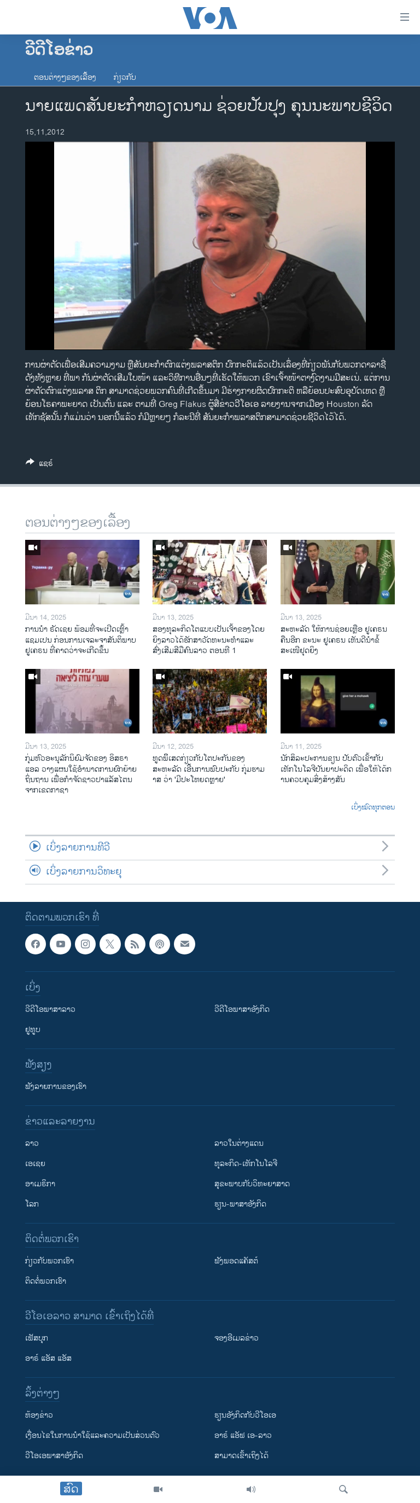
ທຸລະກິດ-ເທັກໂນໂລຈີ (245, 1164)
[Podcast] (159, 944)
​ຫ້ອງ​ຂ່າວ (39, 1416)
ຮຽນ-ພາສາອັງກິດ (240, 1204)
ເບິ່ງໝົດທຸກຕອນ (373, 807)
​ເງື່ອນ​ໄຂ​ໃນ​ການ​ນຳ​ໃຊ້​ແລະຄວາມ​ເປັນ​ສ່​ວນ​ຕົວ (92, 1436)
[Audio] (251, 1489)
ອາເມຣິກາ (40, 1184)
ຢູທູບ (32, 1030)
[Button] (39, 465)
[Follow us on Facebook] (35, 944)
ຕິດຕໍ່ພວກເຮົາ (45, 1282)
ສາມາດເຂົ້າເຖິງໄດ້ (241, 1456)
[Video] (158, 1489)
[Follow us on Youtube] (60, 944)
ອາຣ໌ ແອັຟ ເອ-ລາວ (243, 1436)
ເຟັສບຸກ (36, 1338)
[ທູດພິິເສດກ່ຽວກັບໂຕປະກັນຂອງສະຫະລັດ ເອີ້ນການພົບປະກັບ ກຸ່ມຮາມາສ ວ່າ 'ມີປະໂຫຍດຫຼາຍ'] (210, 701)
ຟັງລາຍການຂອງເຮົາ (55, 1087)
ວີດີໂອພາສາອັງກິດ (242, 1010)
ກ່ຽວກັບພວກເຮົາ (49, 1261)
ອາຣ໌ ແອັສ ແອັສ (48, 1359)
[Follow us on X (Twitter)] (110, 944)
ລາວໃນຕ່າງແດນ (239, 1144)
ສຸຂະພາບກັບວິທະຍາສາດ (252, 1184)
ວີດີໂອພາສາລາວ (50, 1010)
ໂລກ (32, 1204)
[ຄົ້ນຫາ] (343, 1489)
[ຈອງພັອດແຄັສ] (184, 944)
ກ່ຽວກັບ (125, 77)
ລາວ (32, 1144)
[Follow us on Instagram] (85, 944)
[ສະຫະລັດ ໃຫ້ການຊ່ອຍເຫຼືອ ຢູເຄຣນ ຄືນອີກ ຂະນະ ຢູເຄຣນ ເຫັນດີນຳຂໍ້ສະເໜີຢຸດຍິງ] (338, 572)
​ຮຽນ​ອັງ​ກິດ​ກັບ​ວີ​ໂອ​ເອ (245, 1416)
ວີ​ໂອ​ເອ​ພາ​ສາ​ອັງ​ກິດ (54, 1456)
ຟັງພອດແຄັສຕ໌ (236, 1261)
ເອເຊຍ (35, 1164)
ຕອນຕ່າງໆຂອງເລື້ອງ (65, 77)
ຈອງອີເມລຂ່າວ (236, 1338)
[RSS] (135, 944)
